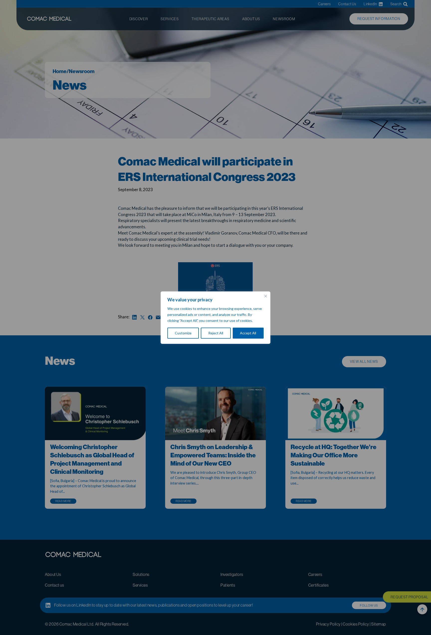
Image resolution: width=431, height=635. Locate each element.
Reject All (215, 333)
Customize (183, 333)
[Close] (265, 296)
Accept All (248, 333)
